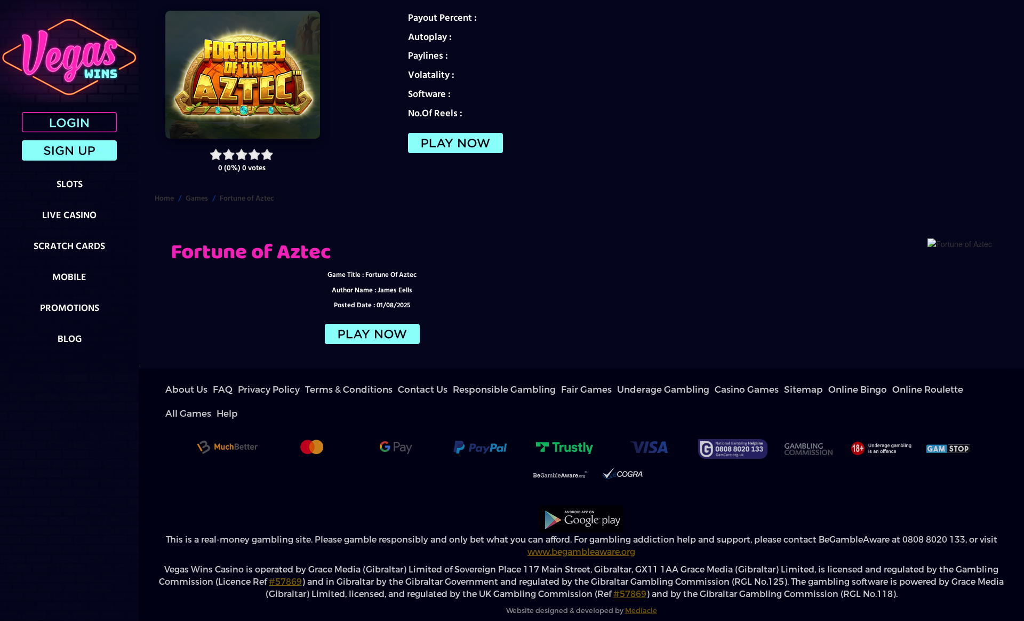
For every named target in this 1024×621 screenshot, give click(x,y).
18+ (880, 424)
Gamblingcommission (808, 424)
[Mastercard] (311, 424)
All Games (681, 389)
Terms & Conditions (280, 389)
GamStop (948, 424)
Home (164, 198)
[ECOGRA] (622, 451)
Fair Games (428, 389)
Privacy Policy (230, 389)
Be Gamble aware (560, 451)
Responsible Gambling (377, 389)
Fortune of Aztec (247, 198)
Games (197, 198)
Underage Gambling (476, 389)
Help (706, 389)
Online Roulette (641, 389)
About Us (177, 389)
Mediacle (641, 586)
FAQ (201, 389)
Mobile (69, 276)
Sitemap (562, 389)
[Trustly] (564, 424)
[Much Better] (227, 424)
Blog (70, 338)
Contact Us (327, 389)
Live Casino (69, 214)
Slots (70, 183)
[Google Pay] (395, 424)
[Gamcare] (732, 424)
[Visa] (648, 424)
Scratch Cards (69, 245)
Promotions (69, 307)
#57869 (285, 557)
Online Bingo (596, 389)
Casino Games (527, 389)
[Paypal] (480, 424)
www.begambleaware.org (581, 528)
